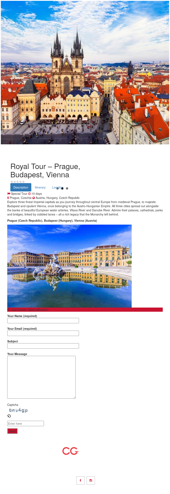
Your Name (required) (22, 316)
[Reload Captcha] (9, 415)
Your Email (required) (22, 328)
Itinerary (40, 187)
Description (20, 187)
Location (57, 187)
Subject (12, 341)
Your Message (17, 354)
